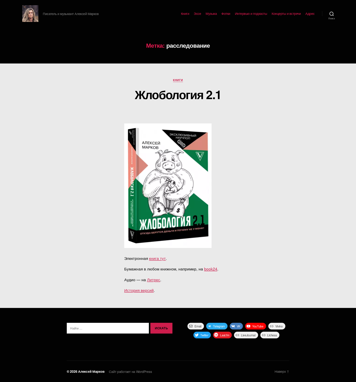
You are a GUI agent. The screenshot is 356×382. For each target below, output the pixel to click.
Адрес (310, 14)
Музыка (211, 14)
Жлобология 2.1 (178, 94)
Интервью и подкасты (251, 14)
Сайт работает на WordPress (130, 371)
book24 (210, 269)
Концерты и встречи (286, 14)
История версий (139, 290)
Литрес (153, 279)
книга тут (157, 258)
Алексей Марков (91, 371)
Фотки (225, 14)
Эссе (197, 14)
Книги (185, 14)
